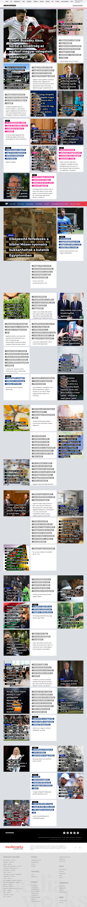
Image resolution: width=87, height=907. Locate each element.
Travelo (42, 1)
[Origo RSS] (78, 833)
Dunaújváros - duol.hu (9, 870)
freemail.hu (62, 886)
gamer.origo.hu (35, 891)
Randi (57, 1)
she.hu (61, 877)
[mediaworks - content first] (14, 847)
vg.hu (32, 874)
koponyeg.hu (62, 888)
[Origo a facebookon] (64, 833)
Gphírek (48, 1)
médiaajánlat (78, 837)
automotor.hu (34, 887)
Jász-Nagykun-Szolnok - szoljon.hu (12, 880)
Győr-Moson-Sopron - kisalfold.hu (12, 874)
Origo (7, 1)
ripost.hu (61, 871)
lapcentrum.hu (63, 892)
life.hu (60, 875)
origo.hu (33, 866)
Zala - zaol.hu (7, 896)
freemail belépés (77, 5)
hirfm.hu (61, 902)
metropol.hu (62, 873)
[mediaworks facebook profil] (75, 847)
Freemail (36, 1)
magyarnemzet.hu (36, 860)
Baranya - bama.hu (8, 862)
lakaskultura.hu (35, 889)
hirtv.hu (33, 864)
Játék (71, 1)
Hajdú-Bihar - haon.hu (9, 876)
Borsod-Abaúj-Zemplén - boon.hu (12, 866)
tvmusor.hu (62, 861)
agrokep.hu (34, 876)
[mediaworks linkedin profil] (79, 847)
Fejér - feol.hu (7, 872)
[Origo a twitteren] (68, 833)
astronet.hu (34, 885)
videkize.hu (62, 859)
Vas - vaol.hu (6, 892)
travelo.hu (34, 899)
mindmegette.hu (35, 897)
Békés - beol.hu (7, 864)
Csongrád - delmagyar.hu (10, 868)
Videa (23, 1)
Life (11, 1)
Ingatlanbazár (64, 1)
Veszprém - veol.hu (8, 894)
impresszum (72, 837)
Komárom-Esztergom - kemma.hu (12, 882)
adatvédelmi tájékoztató (43, 837)
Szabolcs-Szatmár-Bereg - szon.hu (12, 888)
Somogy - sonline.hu (8, 886)
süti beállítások (65, 837)
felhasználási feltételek (55, 837)
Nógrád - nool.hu (7, 884)
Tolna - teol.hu (7, 890)
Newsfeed (29, 1)
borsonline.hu (62, 869)
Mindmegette (17, 1)
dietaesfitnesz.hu (35, 901)
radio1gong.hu (63, 900)
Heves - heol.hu (7, 878)
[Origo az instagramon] (71, 833)
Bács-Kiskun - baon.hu (9, 860)
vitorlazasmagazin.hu (65, 857)
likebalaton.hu (35, 893)
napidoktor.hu (35, 895)
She (52, 1)
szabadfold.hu (35, 862)
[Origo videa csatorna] (74, 833)
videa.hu (61, 890)
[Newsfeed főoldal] (10, 833)
